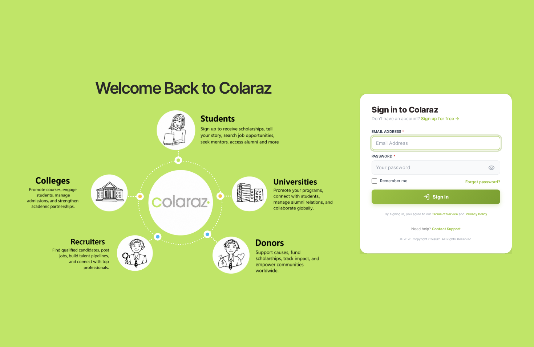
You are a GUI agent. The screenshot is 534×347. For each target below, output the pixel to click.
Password (383, 156)
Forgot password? (482, 181)
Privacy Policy (476, 214)
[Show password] (491, 167)
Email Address (388, 131)
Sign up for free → (440, 118)
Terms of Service (445, 214)
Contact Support (446, 228)
